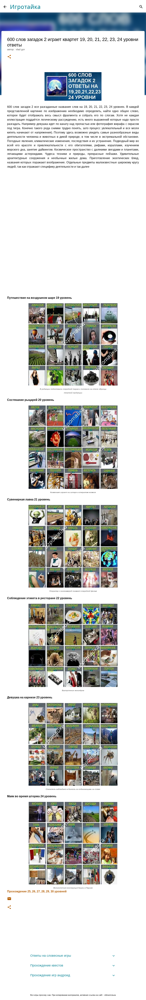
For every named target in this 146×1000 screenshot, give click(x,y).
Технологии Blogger (75, 987)
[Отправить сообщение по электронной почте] (9, 899)
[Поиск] (141, 6)
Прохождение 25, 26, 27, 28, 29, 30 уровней (37, 891)
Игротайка (25, 7)
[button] (9, 57)
